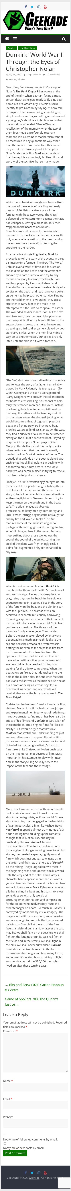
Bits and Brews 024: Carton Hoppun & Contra (34, 987)
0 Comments (53, 74)
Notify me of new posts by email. (23, 1148)
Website (8, 1117)
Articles (11, 48)
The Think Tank (27, 48)
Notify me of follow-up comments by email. (30, 1139)
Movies (21, 79)
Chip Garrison (34, 74)
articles (12, 79)
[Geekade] (7, 39)
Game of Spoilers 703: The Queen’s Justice (31, 1002)
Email (7, 1099)
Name (8, 1081)
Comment (10, 1031)
